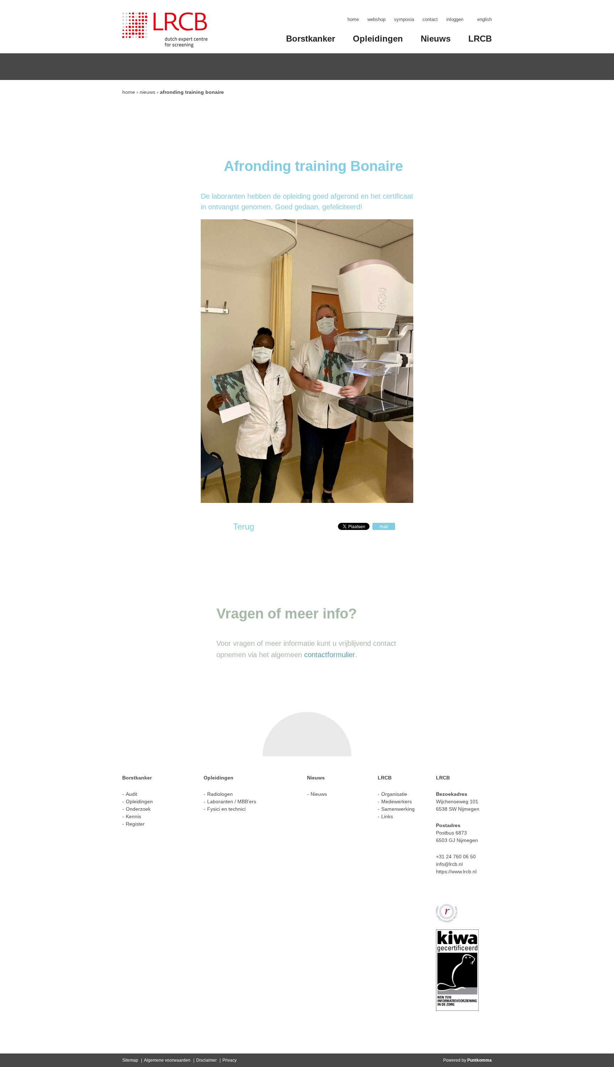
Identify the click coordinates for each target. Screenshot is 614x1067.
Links (387, 816)
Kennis (133, 816)
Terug (243, 526)
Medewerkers (396, 801)
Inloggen (454, 19)
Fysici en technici (226, 809)
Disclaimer (206, 1060)
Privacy (229, 1060)
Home (353, 19)
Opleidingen (378, 38)
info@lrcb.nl (449, 864)
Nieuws (436, 38)
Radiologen (220, 794)
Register (135, 824)
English (484, 19)
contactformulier (329, 655)
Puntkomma (479, 1060)
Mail (383, 526)
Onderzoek (138, 809)
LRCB (480, 38)
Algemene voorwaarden (167, 1060)
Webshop (376, 19)
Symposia (404, 19)
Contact (430, 19)
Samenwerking (398, 809)
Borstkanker (310, 38)
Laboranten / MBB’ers (231, 801)
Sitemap (130, 1060)
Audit (131, 794)
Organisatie (394, 794)
